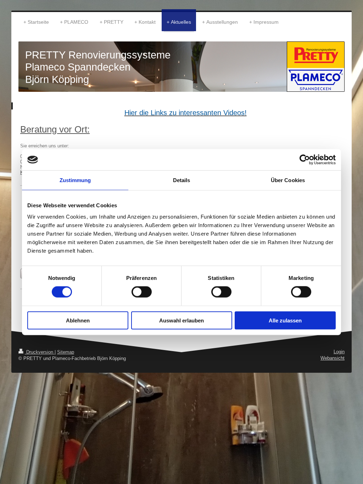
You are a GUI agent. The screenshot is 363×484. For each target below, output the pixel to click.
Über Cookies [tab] (288, 180)
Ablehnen (78, 320)
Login (339, 351)
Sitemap (65, 352)
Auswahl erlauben (181, 320)
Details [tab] (181, 180)
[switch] (142, 292)
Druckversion (40, 352)
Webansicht (332, 358)
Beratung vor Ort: (55, 129)
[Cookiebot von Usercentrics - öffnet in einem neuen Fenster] (305, 159)
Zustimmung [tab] (75, 180)
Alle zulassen (285, 320)
